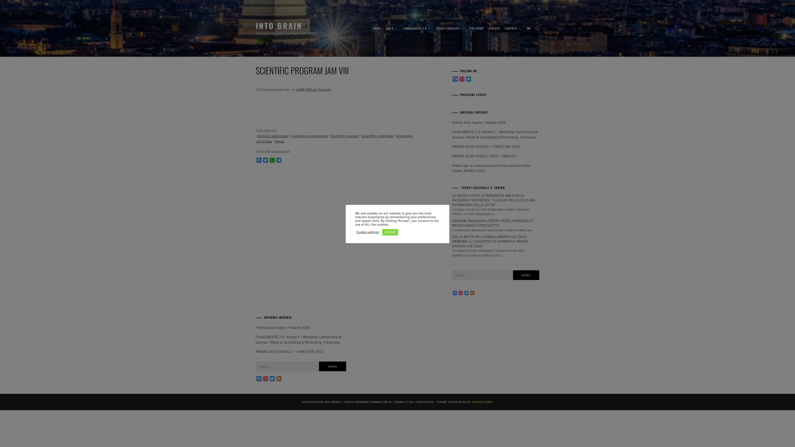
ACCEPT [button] (390, 232)
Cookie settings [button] (367, 232)
